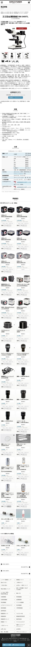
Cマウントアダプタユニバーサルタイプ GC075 (7, 354)
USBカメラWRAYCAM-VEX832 (6, 239)
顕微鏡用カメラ (4, 613)
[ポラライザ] (10, 61)
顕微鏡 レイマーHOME (5, 13)
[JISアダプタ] (13, 61)
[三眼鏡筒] (3, 61)
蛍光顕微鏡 (3, 602)
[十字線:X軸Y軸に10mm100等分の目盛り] (7, 438)
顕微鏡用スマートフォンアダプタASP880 (7, 377)
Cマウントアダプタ (18, 173)
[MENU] (2, 2)
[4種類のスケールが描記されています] (23, 438)
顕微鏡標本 (3, 616)
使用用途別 (3, 610)
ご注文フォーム (4, 625)
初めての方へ (4, 582)
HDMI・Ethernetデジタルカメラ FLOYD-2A (7, 308)
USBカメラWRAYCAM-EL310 (21, 262)
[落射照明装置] (6, 61)
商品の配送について (5, 588)
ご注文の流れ (4, 585)
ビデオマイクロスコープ (6, 605)
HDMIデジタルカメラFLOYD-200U (22, 308)
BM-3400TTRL (24, 567)
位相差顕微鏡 (4, 599)
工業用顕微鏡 (16, 13)
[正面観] (11, 55)
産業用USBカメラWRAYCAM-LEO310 (6, 285)
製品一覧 (11, 13)
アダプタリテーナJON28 (5, 331)
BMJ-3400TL (6, 564)
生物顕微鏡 (3, 596)
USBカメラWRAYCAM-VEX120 (21, 239)
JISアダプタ (17, 171)
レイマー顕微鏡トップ (6, 579)
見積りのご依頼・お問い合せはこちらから (13, 644)
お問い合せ (3, 629)
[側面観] (19, 55)
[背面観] (26, 55)
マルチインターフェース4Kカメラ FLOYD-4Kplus (23, 285)
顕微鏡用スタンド (5, 619)
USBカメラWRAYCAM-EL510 (5, 262)
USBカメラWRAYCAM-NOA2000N (6, 216)
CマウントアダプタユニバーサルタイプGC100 (23, 354)
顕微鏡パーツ (4, 621)
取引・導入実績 (4, 631)
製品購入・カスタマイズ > (15, 97)
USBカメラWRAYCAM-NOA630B (22, 216)
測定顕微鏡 (3, 608)
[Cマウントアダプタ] (17, 61)
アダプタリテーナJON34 (21, 331)
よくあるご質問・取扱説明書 (5, 593)
